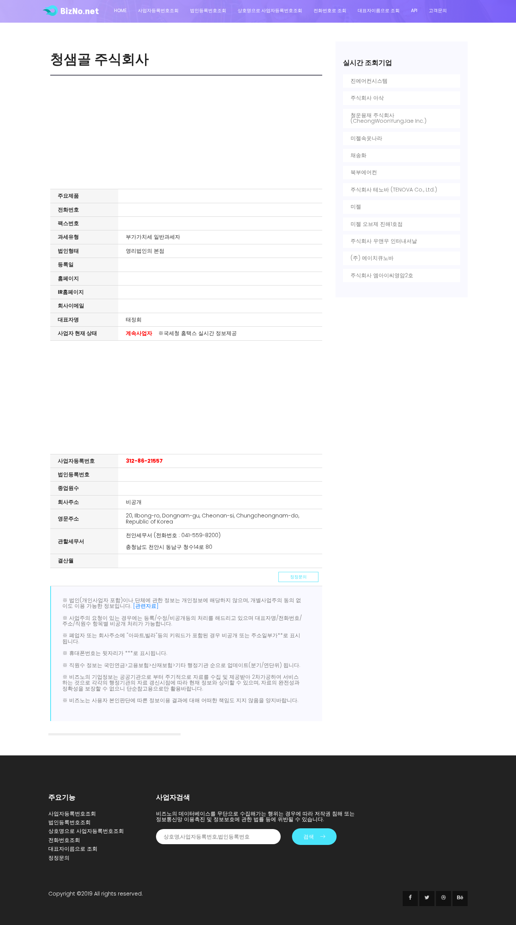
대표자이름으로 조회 (379, 10)
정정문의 (298, 577)
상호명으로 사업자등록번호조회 (270, 10)
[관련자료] (146, 606)
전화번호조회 (64, 840)
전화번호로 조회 (330, 10)
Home (120, 10)
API (414, 10)
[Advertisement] (188, 132)
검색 (308, 836)
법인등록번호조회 (208, 10)
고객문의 (438, 10)
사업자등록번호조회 (158, 10)
